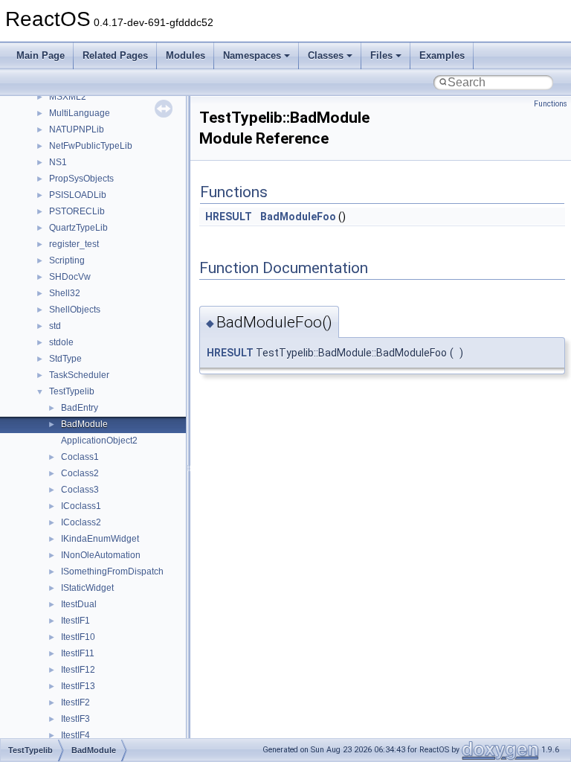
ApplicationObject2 (99, 440)
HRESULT (228, 216)
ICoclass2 (81, 522)
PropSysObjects (81, 178)
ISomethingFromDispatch (112, 571)
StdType (65, 358)
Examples (442, 55)
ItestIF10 (78, 637)
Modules (185, 55)
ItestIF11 (77, 653)
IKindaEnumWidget (100, 539)
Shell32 (64, 293)
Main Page (40, 55)
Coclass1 (80, 457)
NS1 (58, 162)
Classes (325, 55)
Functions (550, 104)
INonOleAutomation (101, 555)
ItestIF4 (75, 735)
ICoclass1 (81, 506)
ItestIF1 (75, 620)
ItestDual (79, 604)
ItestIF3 (75, 719)
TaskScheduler (79, 375)
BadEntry (79, 408)
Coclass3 (80, 489)
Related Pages (115, 55)
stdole (61, 342)
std (55, 326)
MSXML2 (67, 97)
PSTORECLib (77, 211)
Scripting (67, 260)
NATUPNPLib (76, 129)
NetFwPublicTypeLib (90, 146)
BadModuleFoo (298, 216)
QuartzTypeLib (78, 227)
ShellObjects (74, 309)
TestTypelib (71, 391)
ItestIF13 (78, 686)
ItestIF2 (75, 702)
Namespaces (252, 55)
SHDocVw (70, 277)
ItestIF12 (78, 670)
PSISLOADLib (77, 195)
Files (381, 55)
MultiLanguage (79, 113)
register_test (74, 244)
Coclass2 (80, 473)
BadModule (84, 424)
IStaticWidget (87, 588)
